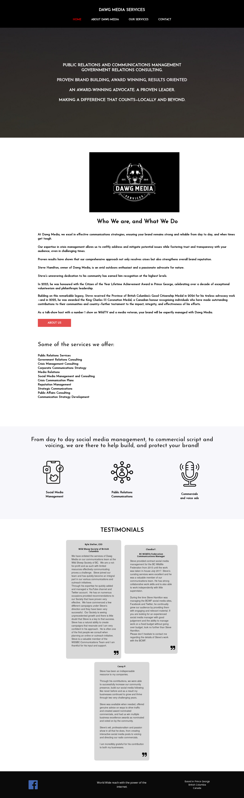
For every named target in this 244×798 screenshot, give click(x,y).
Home (77, 19)
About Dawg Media (105, 19)
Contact (164, 19)
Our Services (138, 19)
